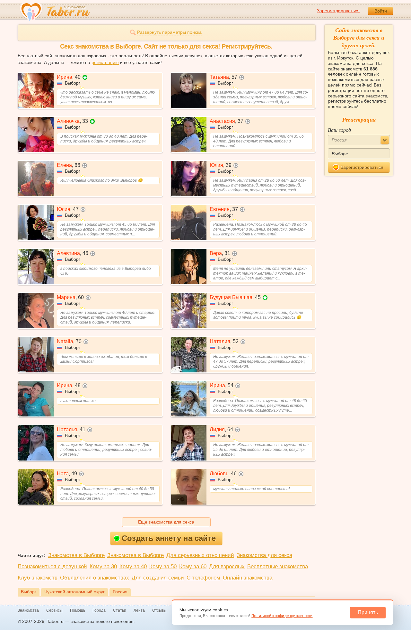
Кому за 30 (103, 566)
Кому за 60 (192, 566)
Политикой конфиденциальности (281, 616)
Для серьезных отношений (200, 555)
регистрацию (105, 62)
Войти (380, 11)
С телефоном (203, 578)
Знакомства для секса (264, 555)
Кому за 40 (133, 566)
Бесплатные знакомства (277, 566)
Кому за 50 (163, 566)
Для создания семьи (158, 578)
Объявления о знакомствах (94, 578)
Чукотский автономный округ (74, 591)
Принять (368, 612)
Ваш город (339, 129)
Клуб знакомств (37, 578)
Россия (120, 591)
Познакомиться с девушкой (52, 566)
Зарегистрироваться (338, 10)
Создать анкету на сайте (169, 538)
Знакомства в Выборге (76, 555)
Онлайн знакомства (247, 578)
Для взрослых (227, 566)
